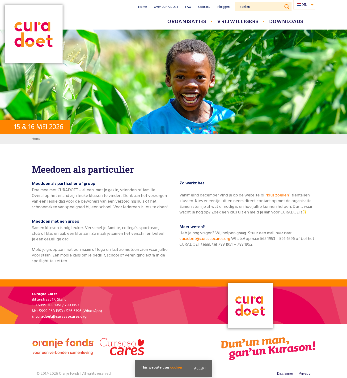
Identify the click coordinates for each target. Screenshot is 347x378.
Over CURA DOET (166, 7)
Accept (200, 368)
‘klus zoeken (277, 195)
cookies (176, 368)
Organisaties (186, 21)
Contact (204, 7)
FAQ (188, 7)
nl (304, 4)
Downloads (286, 21)
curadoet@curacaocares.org (204, 238)
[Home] (34, 34)
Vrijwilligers (237, 21)
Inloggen (223, 7)
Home (142, 7)
